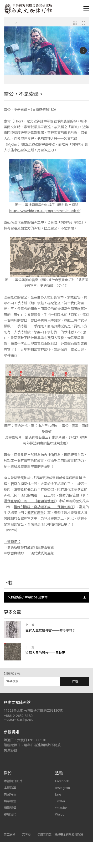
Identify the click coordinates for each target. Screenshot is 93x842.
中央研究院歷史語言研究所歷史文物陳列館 (28, 9)
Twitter (60, 801)
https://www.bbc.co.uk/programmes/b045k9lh (44, 210)
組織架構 (10, 808)
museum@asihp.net (18, 719)
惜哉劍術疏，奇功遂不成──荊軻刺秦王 (44, 507)
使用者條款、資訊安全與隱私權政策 (60, 834)
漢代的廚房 (35, 512)
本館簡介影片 (13, 781)
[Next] (83, 50)
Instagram (62, 788)
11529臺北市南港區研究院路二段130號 (33, 710)
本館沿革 (10, 788)
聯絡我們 (10, 814)
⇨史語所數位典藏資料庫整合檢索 (29, 547)
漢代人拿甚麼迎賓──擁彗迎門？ (50, 630)
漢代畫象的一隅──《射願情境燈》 (30, 501)
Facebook (62, 781)
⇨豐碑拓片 (12, 541)
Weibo (59, 814)
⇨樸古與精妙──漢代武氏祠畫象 (29, 553)
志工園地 (9, 834)
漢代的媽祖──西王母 (37, 495)
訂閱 (75, 682)
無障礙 (26, 834)
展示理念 (10, 801)
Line (58, 794)
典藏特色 (10, 794)
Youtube (61, 808)
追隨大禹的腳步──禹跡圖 (45, 652)
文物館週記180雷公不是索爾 (27, 597)
